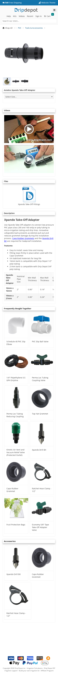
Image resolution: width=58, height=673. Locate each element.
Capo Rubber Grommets (23, 238)
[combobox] (29, 21)
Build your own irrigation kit (29, 670)
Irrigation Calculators (35, 668)
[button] (12, 3)
